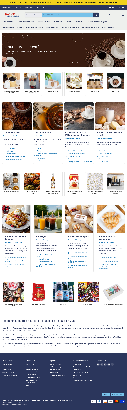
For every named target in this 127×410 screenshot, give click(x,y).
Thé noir (39, 148)
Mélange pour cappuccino (76, 153)
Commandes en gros (9, 372)
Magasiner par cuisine (70, 27)
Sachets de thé (41, 161)
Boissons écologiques (109, 264)
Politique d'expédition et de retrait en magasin (15, 400)
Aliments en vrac (8, 22)
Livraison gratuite (107, 27)
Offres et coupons (31, 374)
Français (104, 394)
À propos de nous (55, 364)
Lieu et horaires (7, 364)
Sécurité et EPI (77, 375)
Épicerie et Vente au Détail (81, 367)
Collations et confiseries (75, 22)
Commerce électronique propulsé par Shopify (15, 404)
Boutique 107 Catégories (13, 242)
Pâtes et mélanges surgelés (16, 264)
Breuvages (58, 22)
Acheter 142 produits (41, 136)
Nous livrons (30, 367)
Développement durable (57, 375)
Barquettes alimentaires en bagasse (77, 266)
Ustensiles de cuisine (34, 27)
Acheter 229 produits (72, 138)
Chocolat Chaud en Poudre (76, 151)
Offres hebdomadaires (33, 377)
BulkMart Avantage (55, 367)
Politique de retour (36, 400)
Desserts (10, 267)
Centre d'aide (30, 364)
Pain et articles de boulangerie (16, 257)
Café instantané (11, 154)
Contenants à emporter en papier (77, 257)
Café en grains (10, 148)
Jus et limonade (44, 259)
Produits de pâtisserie (26, 22)
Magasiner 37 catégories (76, 240)
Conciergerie (77, 369)
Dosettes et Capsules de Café (15, 156)
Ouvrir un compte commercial (10, 7)
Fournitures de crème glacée (97, 22)
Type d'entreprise (52, 27)
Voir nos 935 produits (106, 242)
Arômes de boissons (45, 262)
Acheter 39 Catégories (104, 138)
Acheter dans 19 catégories (12, 136)
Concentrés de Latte (74, 156)
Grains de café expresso (14, 159)
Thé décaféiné (41, 158)
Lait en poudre (103, 162)
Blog (27, 385)
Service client (6, 369)
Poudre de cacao (73, 159)
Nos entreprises (55, 372)
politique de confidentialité (65, 400)
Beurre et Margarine (105, 153)
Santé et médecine (79, 378)
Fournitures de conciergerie (12, 27)
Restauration (77, 364)
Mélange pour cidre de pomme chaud (80, 162)
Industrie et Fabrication (80, 372)
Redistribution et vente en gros (82, 380)
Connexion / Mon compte (27, 7)
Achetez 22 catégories (43, 240)
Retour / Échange (55, 369)
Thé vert (39, 151)
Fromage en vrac (104, 159)
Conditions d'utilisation (49, 400)
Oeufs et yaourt (104, 156)
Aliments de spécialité (90, 27)
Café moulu (9, 151)
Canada (117, 394)
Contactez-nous (40, 7)
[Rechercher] (96, 15)
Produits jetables (44, 22)
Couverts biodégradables (110, 261)
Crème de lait (103, 151)
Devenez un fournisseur (9, 375)
